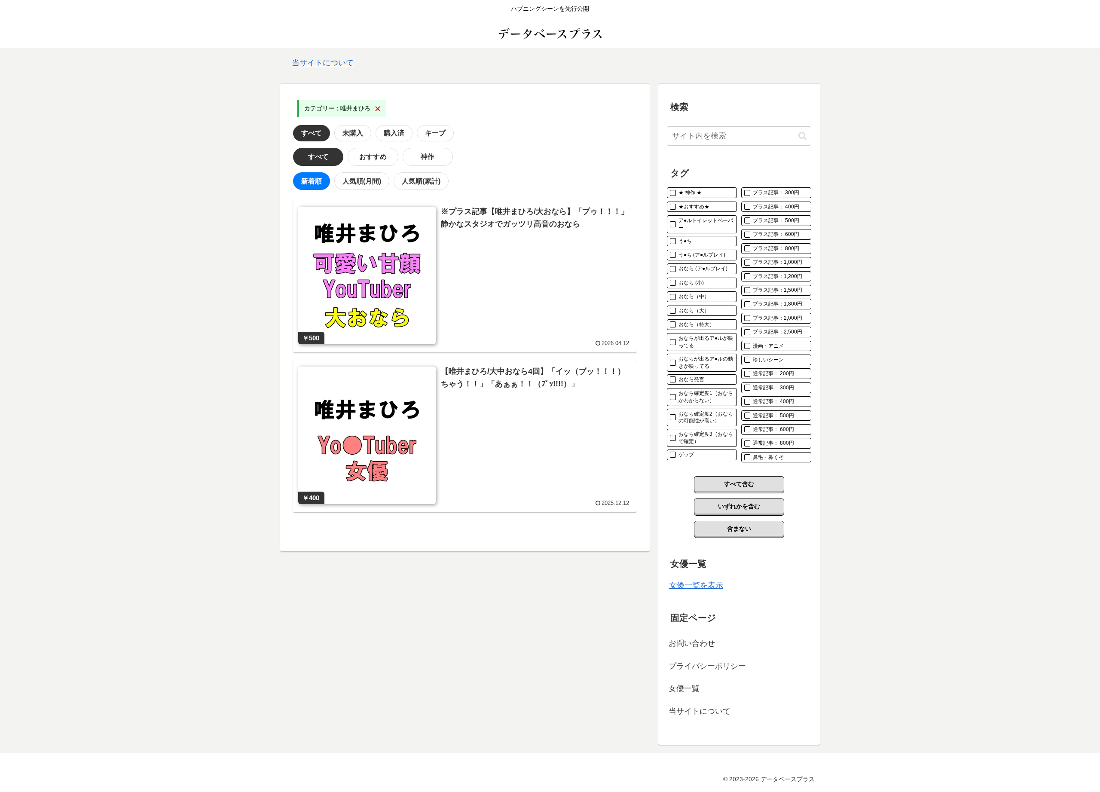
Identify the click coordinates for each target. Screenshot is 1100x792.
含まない (739, 528)
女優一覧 (684, 688)
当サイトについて (323, 62)
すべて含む (739, 483)
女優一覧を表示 (696, 585)
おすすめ (373, 156)
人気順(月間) (361, 181)
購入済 (394, 133)
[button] (802, 136)
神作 (427, 156)
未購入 (352, 133)
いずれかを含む (739, 506)
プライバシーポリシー (707, 666)
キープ (435, 133)
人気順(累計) (421, 181)
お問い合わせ (692, 643)
